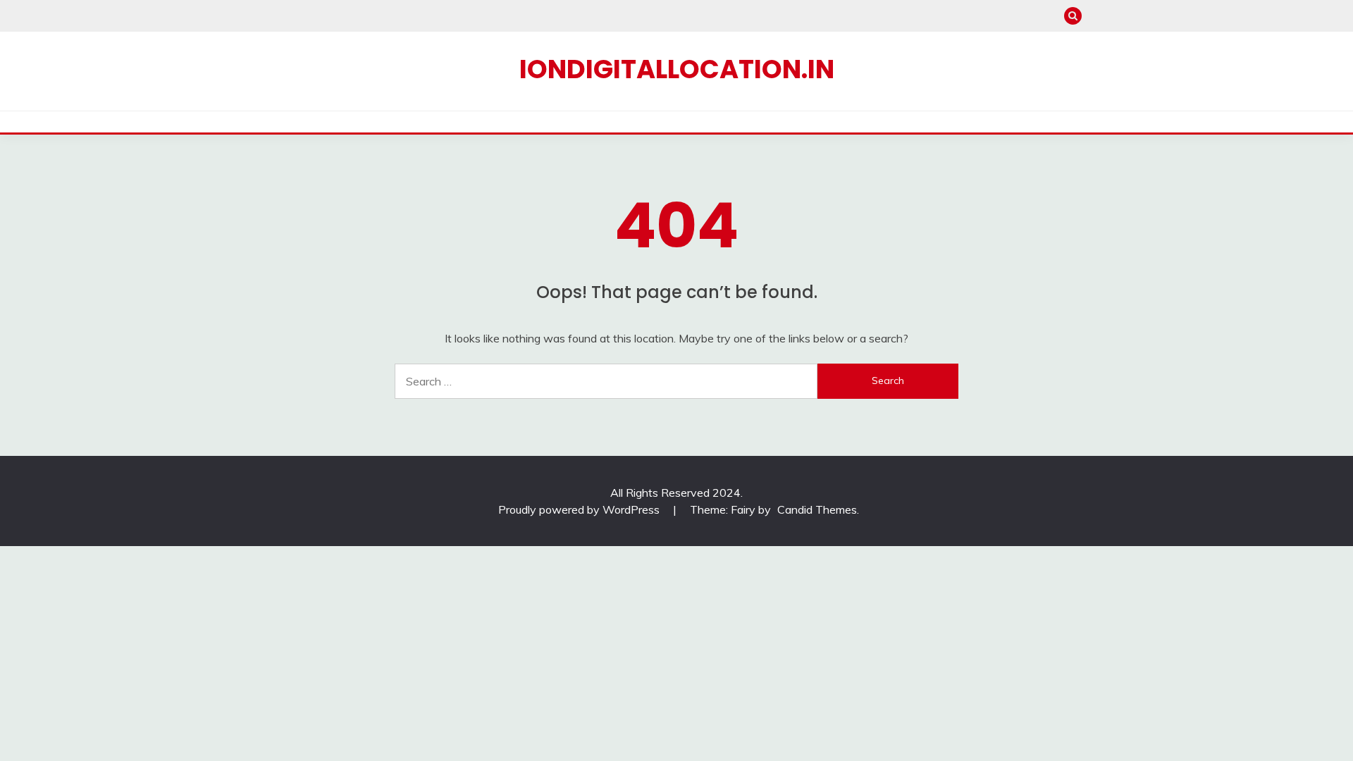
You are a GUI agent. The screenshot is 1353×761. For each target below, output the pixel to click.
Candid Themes (817, 509)
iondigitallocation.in (676, 69)
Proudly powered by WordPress (580, 509)
